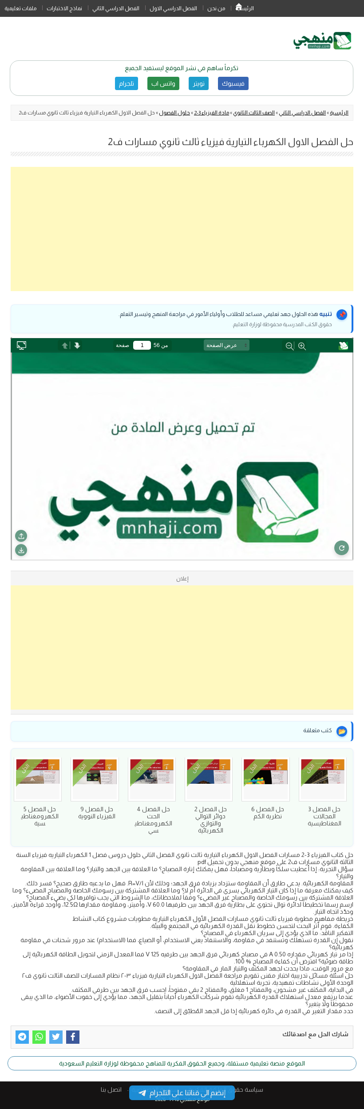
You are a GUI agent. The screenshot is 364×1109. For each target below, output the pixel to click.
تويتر (199, 83)
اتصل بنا (111, 1089)
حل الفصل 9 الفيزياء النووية (96, 812)
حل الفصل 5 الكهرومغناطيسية (40, 816)
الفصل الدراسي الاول (173, 8)
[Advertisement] (182, 229)
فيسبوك (233, 83)
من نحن (216, 8)
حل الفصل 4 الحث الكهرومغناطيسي (153, 819)
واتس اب (163, 83)
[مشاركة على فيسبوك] (72, 1037)
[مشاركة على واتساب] (39, 1037)
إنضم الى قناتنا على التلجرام (188, 1093)
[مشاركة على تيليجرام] (22, 1037)
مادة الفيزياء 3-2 (211, 113)
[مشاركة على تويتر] (56, 1037)
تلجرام (126, 83)
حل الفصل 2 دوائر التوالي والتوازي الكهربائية (210, 819)
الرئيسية (238, 8)
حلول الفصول (174, 113)
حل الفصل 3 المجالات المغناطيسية (324, 816)
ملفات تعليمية (20, 8)
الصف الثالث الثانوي (254, 113)
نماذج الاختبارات (64, 8)
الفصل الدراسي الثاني (115, 8)
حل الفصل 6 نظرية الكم (267, 812)
